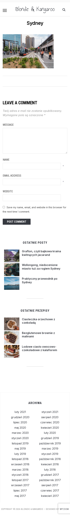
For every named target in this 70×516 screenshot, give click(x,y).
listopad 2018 (20, 459)
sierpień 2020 (49, 417)
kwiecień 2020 (50, 427)
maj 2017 (20, 496)
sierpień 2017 (49, 485)
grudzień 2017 (50, 474)
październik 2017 (50, 480)
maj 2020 (20, 427)
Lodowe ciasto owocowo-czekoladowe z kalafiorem (39, 348)
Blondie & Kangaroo (35, 9)
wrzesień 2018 (20, 464)
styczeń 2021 (50, 412)
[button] (5, 10)
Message (8, 124)
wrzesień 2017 (20, 485)
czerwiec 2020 (49, 422)
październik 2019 (50, 443)
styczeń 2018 (20, 474)
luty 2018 (50, 469)
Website (8, 191)
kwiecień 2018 (50, 464)
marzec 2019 (50, 448)
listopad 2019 (20, 443)
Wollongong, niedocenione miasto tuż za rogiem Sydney (41, 266)
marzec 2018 (20, 469)
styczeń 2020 (20, 438)
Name (6, 159)
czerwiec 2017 (50, 490)
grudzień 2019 (50, 438)
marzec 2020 (20, 432)
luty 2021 (20, 412)
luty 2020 (50, 432)
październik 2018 (50, 459)
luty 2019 (20, 454)
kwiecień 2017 (50, 496)
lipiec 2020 (20, 422)
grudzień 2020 (20, 417)
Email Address (12, 175)
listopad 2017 (20, 480)
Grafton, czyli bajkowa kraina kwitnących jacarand (41, 253)
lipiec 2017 (20, 490)
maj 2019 (20, 448)
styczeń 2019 (49, 454)
